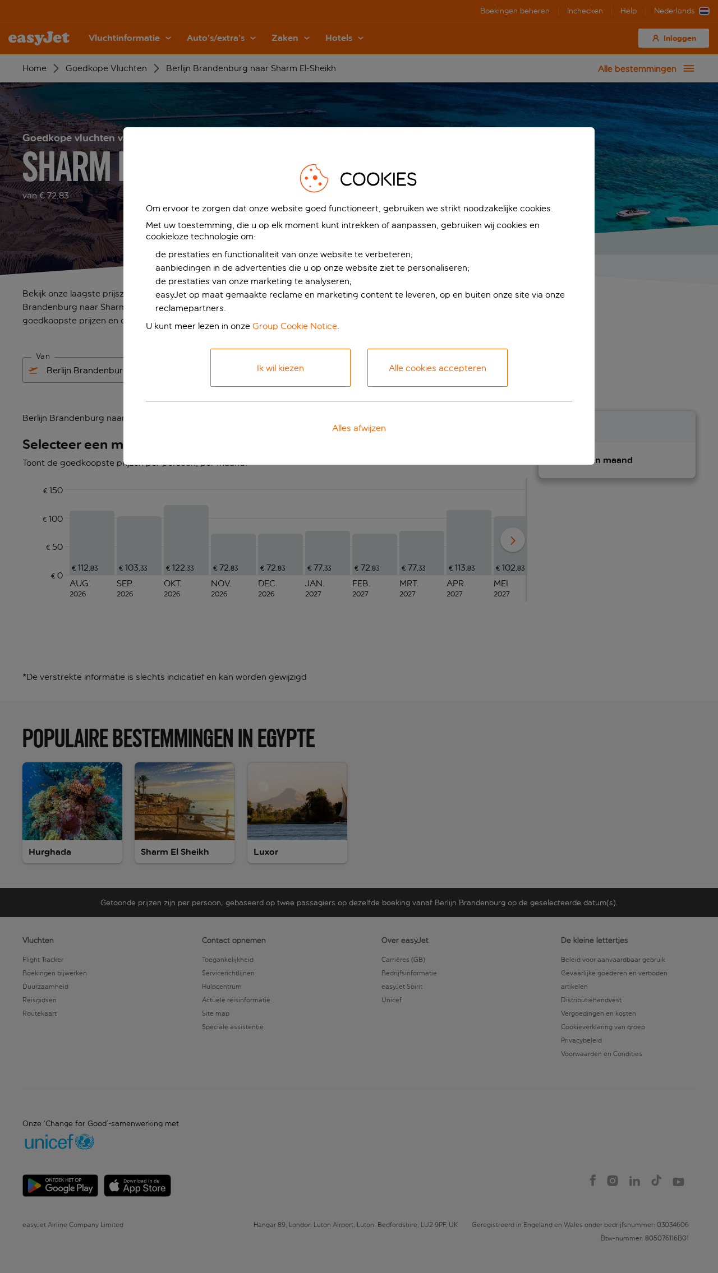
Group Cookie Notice (294, 326)
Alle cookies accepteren (437, 368)
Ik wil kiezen (280, 368)
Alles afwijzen (359, 428)
